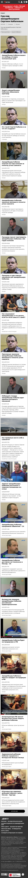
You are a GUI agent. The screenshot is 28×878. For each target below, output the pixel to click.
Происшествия (6, 535)
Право (4, 67)
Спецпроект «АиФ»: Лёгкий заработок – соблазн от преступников (14, 7)
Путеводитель (16, 828)
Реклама (4, 821)
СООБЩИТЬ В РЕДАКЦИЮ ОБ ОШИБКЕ (12, 832)
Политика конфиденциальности (9, 870)
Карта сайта (5, 830)
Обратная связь (6, 828)
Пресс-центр (5, 826)
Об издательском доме (15, 821)
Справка (4, 139)
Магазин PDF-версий (16, 826)
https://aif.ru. (21, 867)
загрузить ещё (14, 811)
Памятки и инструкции (9, 331)
